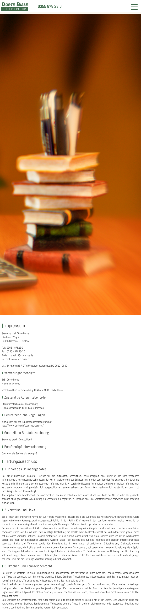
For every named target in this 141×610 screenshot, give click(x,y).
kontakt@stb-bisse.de (21, 355)
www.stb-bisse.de (20, 359)
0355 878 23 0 (50, 6)
